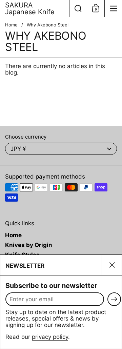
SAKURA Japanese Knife (30, 8)
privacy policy (50, 336)
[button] (78, 8)
